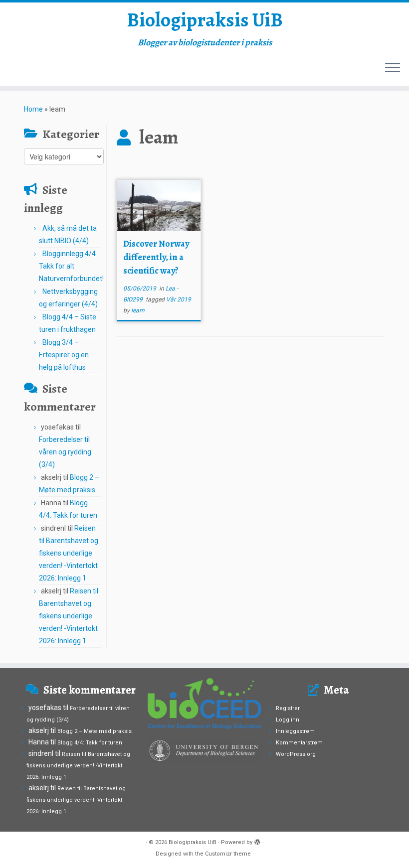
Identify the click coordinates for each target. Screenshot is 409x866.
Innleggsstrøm (295, 731)
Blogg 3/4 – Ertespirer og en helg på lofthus (64, 354)
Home (33, 109)
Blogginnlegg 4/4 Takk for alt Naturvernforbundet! (71, 266)
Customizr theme (228, 854)
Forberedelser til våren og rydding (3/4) (65, 451)
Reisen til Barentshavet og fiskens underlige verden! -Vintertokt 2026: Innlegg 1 (68, 553)
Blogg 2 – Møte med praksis (94, 731)
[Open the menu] (392, 68)
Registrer (288, 708)
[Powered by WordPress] (257, 840)
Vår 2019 (178, 299)
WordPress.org (296, 754)
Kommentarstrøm (299, 742)
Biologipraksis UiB (205, 20)
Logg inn (287, 720)
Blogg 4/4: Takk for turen (89, 742)
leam (138, 310)
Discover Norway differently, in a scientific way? (156, 257)
